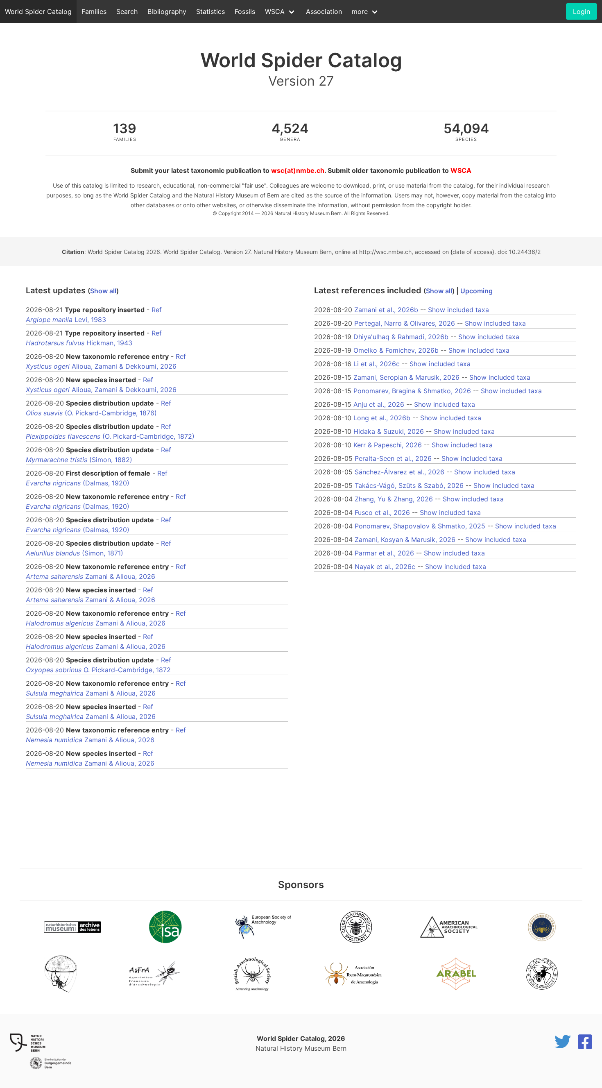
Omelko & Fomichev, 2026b (396, 350)
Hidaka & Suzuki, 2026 (388, 431)
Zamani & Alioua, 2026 (90, 576)
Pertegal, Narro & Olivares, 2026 (404, 323)
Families (93, 11)
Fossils (245, 11)
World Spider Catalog (38, 11)
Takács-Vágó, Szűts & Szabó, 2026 (409, 485)
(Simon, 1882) (79, 460)
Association (324, 11)
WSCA (275, 11)
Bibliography (166, 11)
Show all (103, 291)
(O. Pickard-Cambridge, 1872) (110, 436)
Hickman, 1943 (79, 343)
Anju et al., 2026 (378, 404)
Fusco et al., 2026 (382, 512)
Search (127, 11)
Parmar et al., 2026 (384, 553)
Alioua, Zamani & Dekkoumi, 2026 (101, 366)
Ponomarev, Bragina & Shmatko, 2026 (412, 391)
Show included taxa (458, 310)
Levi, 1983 (66, 319)
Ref (157, 310)
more (360, 11)
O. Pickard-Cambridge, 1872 (98, 670)
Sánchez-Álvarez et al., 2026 (399, 472)
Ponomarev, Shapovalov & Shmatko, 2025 (420, 526)
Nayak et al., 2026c (385, 566)
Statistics (210, 11)
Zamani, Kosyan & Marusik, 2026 (405, 539)
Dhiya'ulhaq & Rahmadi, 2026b (400, 337)
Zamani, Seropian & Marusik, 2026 (406, 377)
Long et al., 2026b (381, 418)
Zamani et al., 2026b (386, 310)
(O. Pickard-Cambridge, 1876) (91, 413)
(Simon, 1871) (74, 553)
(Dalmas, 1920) (77, 483)
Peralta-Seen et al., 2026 (393, 458)
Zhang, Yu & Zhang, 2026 (394, 499)
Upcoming (476, 291)
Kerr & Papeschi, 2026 (387, 445)
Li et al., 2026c (376, 364)
